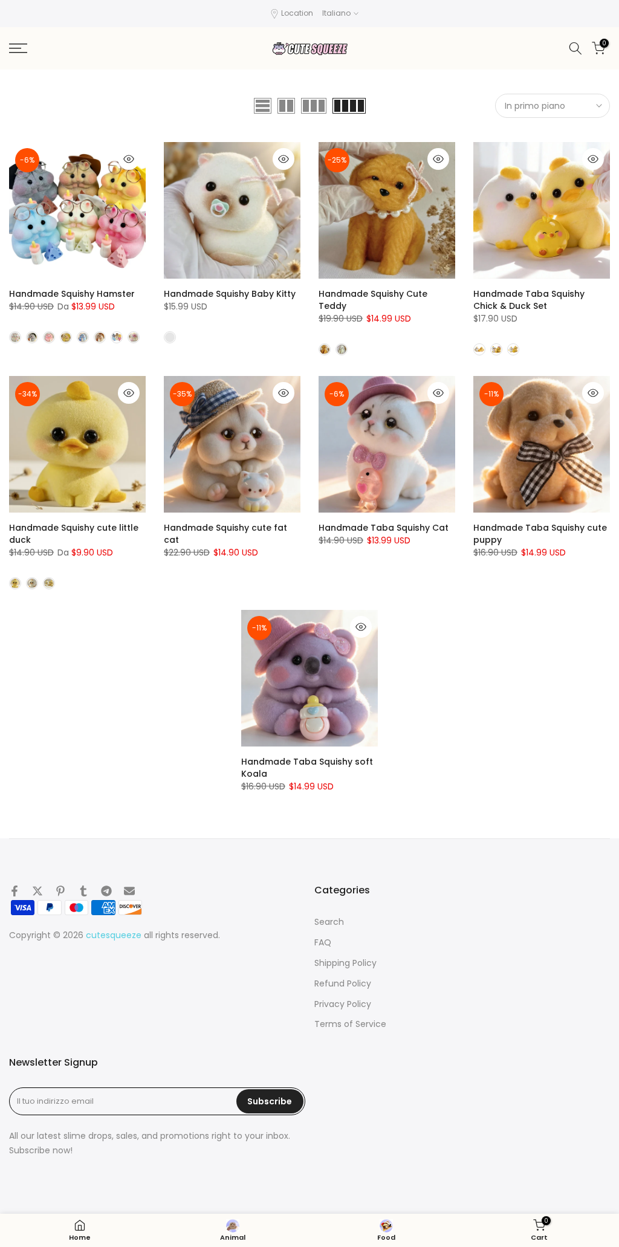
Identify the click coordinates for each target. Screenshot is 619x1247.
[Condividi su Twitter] (37, 891)
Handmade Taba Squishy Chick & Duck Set (529, 300)
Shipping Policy (345, 963)
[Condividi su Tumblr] (83, 891)
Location (297, 13)
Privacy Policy (342, 1004)
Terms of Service (350, 1024)
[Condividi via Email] (129, 891)
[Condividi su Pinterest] (60, 891)
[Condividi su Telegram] (106, 891)
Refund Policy (342, 984)
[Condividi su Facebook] (14, 891)
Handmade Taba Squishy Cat (384, 528)
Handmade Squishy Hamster (72, 294)
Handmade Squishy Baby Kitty (230, 294)
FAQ (322, 942)
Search (329, 922)
